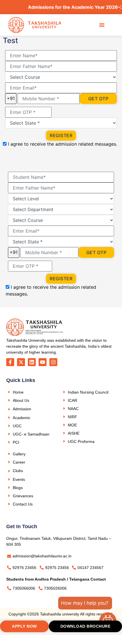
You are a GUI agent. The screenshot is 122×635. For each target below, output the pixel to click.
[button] (102, 25)
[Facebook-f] (10, 362)
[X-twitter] (21, 362)
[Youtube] (43, 362)
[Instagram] (53, 362)
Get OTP (98, 98)
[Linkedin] (32, 362)
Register (61, 135)
